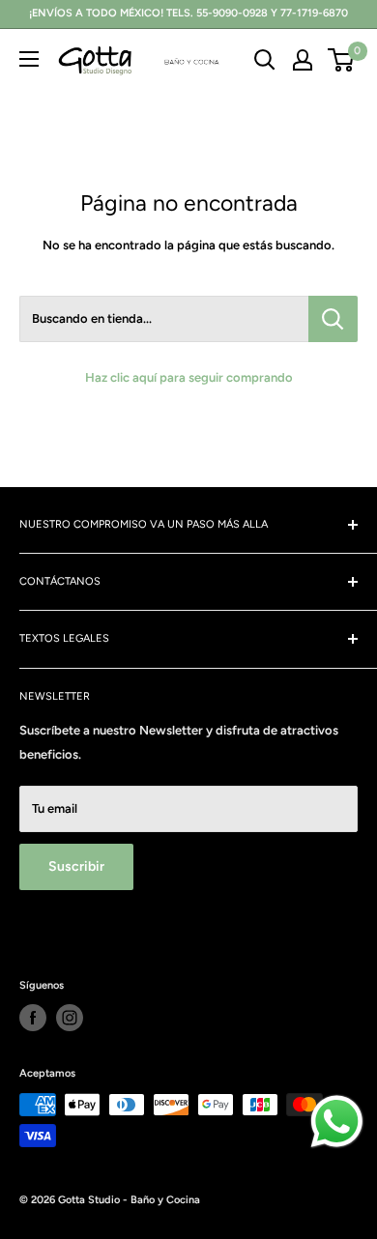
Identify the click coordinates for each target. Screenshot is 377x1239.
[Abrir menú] (29, 59)
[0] (342, 60)
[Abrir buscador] (265, 60)
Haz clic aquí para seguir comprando (189, 377)
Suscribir (76, 866)
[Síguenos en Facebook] (32, 1017)
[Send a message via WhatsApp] (336, 1121)
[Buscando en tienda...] (333, 319)
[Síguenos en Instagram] (69, 1017)
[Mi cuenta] (302, 60)
